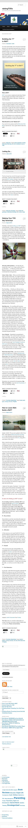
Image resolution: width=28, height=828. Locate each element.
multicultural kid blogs (11, 212)
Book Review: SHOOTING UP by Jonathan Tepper (13, 726)
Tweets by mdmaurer (6, 743)
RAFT (3, 95)
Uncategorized (13, 805)
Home (3, 26)
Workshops (22, 805)
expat (15, 142)
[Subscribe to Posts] (4, 686)
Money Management (9, 798)
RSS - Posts (9, 686)
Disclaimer (4, 816)
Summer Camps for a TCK (8, 705)
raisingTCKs (7, 8)
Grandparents (5, 795)
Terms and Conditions (7, 818)
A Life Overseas (5, 777)
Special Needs (15, 26)
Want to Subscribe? (7, 663)
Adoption (15, 790)
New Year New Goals (7, 706)
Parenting (13, 210)
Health (10, 795)
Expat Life (8, 142)
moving (23, 142)
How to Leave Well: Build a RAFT (9, 409)
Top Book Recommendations (8, 29)
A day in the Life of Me (7, 790)
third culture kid (21, 640)
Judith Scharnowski (10, 617)
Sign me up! (5, 673)
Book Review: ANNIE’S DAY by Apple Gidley (12, 727)
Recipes (4, 800)
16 (24, 408)
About (8, 26)
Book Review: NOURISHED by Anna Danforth (12, 718)
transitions (18, 144)
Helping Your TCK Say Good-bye (9, 219)
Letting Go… (7, 151)
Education (13, 793)
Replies (15, 401)
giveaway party (21, 353)
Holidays (15, 795)
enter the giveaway (20, 383)
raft (12, 144)
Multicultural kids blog (6, 144)
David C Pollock (15, 503)
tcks (15, 144)
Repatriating (13, 400)
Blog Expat (4, 778)
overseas (11, 640)
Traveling (4, 805)
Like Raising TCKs (6, 736)
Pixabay (19, 617)
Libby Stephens (5, 781)
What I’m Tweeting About (8, 742)
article (10, 551)
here (12, 194)
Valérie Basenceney (8, 354)
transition (22, 802)
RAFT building (10, 179)
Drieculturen (5, 780)
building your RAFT (17, 225)
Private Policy (5, 814)
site (18, 437)
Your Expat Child (6, 783)
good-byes (19, 142)
